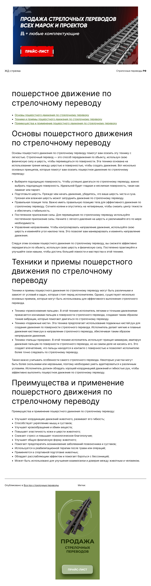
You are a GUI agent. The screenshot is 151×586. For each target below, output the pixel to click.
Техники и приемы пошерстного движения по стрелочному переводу (58, 119)
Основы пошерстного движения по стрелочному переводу (52, 115)
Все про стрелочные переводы (41, 485)
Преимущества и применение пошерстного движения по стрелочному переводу (66, 123)
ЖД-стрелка (12, 70)
